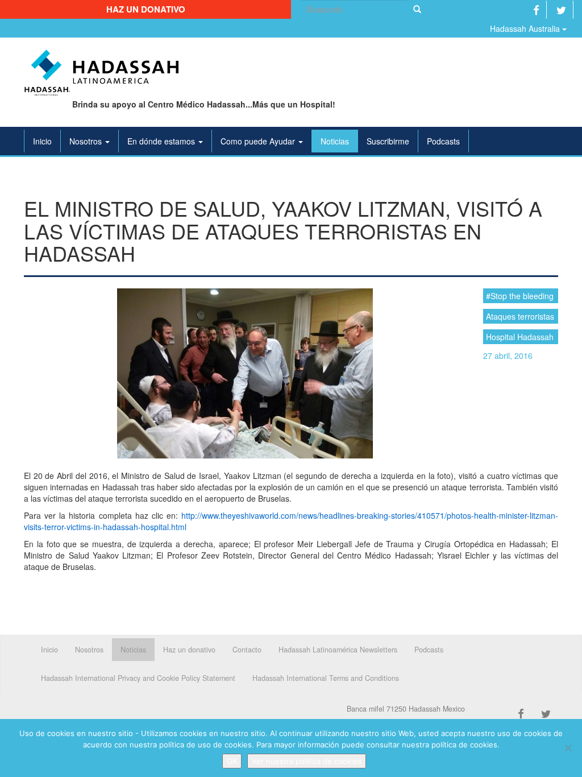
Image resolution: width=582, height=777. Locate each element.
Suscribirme (388, 141)
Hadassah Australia (526, 28)
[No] (567, 748)
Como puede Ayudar (259, 141)
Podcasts (443, 141)
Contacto (246, 649)
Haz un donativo (145, 9)
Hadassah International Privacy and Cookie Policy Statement (138, 678)
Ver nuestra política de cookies (306, 761)
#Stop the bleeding (520, 295)
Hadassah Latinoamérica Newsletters (337, 649)
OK (232, 761)
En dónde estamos (162, 141)
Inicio (42, 141)
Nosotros (86, 141)
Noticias (335, 141)
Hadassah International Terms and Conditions (325, 678)
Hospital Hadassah (520, 336)
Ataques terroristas (520, 316)
